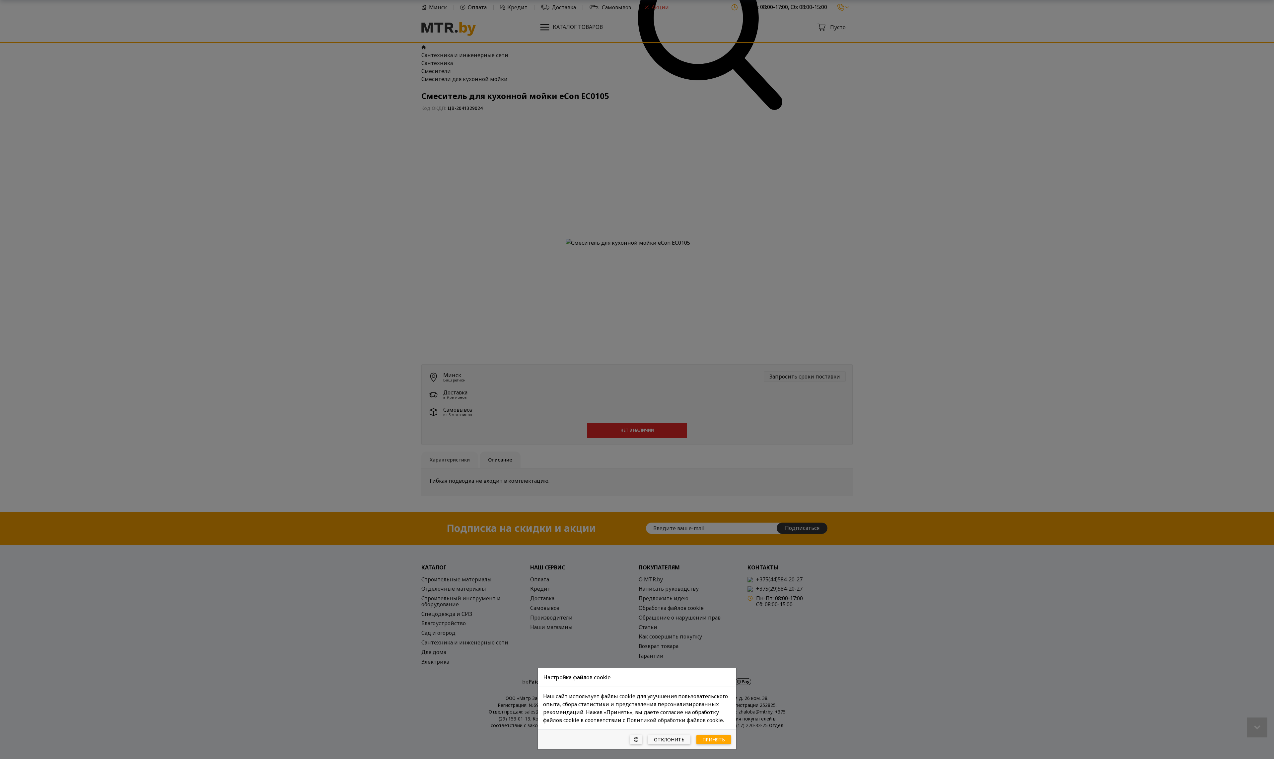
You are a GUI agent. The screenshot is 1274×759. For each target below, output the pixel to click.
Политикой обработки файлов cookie (675, 720)
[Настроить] (636, 739)
